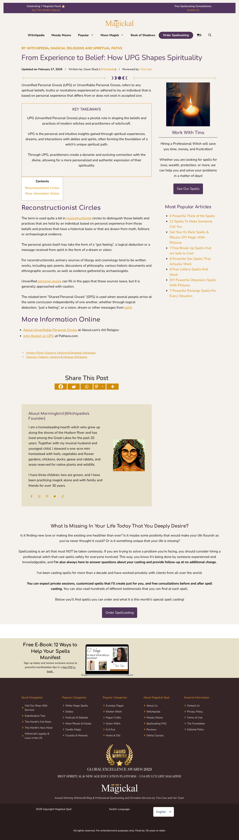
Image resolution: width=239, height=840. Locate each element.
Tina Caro (146, 69)
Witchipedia (36, 35)
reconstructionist (79, 218)
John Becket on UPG (38, 336)
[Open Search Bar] (210, 35)
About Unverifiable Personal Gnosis (50, 330)
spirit (128, 307)
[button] (93, 35)
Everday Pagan (115, 705)
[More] (112, 387)
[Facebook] (61, 387)
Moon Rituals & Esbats (78, 723)
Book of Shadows (143, 35)
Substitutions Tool (35, 716)
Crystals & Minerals (76, 735)
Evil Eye (110, 729)
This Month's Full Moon (38, 722)
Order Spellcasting (176, 35)
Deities (69, 711)
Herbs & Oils (113, 735)
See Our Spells (188, 188)
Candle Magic (73, 729)
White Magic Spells (76, 705)
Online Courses (155, 735)
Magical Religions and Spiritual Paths (86, 48)
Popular (83, 35)
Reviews (151, 729)
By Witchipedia (35, 48)
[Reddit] (74, 387)
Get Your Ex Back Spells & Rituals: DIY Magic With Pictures (189, 237)
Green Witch (113, 723)
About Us (151, 705)
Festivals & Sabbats (76, 717)
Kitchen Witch (114, 711)
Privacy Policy (195, 711)
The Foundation (196, 723)
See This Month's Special (46, 10)
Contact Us (193, 10)
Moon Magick (110, 35)
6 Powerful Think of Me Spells (192, 216)
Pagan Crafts (113, 717)
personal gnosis (49, 281)
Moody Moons (61, 35)
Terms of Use (194, 717)
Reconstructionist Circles (42, 188)
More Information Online (42, 193)
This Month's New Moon (39, 727)
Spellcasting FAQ (156, 723)
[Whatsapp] (86, 387)
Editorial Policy (195, 729)
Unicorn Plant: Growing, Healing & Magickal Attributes (61, 353)
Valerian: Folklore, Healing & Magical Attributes (56, 357)
